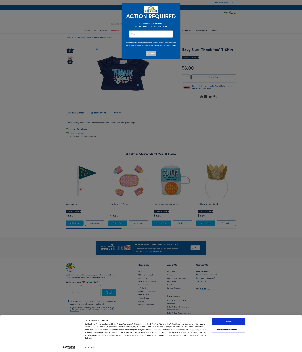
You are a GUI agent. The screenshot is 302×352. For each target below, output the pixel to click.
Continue (151, 53)
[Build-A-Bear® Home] (151, 9)
